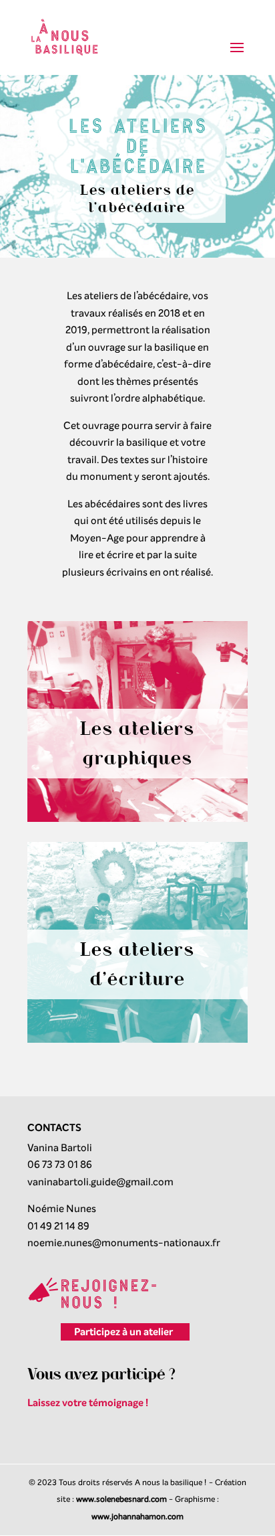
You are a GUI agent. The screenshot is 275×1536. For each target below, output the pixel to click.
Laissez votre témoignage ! (87, 1403)
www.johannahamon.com (137, 1516)
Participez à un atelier (123, 1332)
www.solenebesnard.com (121, 1499)
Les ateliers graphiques (137, 743)
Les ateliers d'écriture (137, 964)
